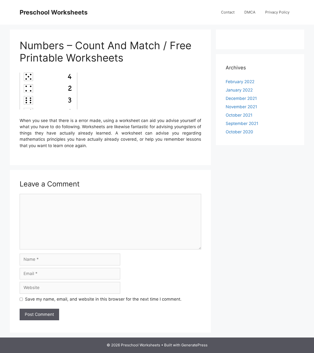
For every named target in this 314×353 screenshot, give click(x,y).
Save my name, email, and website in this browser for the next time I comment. (103, 299)
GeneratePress (194, 345)
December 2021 (241, 98)
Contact (228, 12)
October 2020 (239, 131)
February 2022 (240, 81)
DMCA (249, 12)
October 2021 (239, 115)
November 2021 (241, 106)
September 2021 (242, 123)
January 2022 (239, 90)
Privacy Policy (277, 12)
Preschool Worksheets (54, 12)
